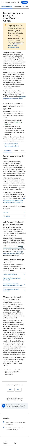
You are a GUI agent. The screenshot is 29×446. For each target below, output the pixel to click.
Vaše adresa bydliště (11, 144)
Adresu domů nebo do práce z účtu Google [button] (12, 279)
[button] (3, 2)
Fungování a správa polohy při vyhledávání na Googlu (14, 428)
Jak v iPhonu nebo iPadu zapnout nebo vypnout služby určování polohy (14, 200)
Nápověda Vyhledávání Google (11, 2)
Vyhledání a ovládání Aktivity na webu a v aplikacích (15, 423)
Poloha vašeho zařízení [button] (10, 274)
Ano (10, 389)
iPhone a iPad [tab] (7, 150)
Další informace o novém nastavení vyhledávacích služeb (15, 45)
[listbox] (8, 443)
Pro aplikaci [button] (6, 216)
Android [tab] (16, 150)
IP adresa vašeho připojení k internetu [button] (11, 290)
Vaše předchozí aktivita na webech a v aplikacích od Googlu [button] (12, 284)
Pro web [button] (5, 212)
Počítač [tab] (22, 150)
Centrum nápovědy (6, 6)
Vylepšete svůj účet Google (21, 6)
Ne (18, 389)
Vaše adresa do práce (11, 146)
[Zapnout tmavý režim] (15, 443)
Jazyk (5, 440)
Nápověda (6, 418)
